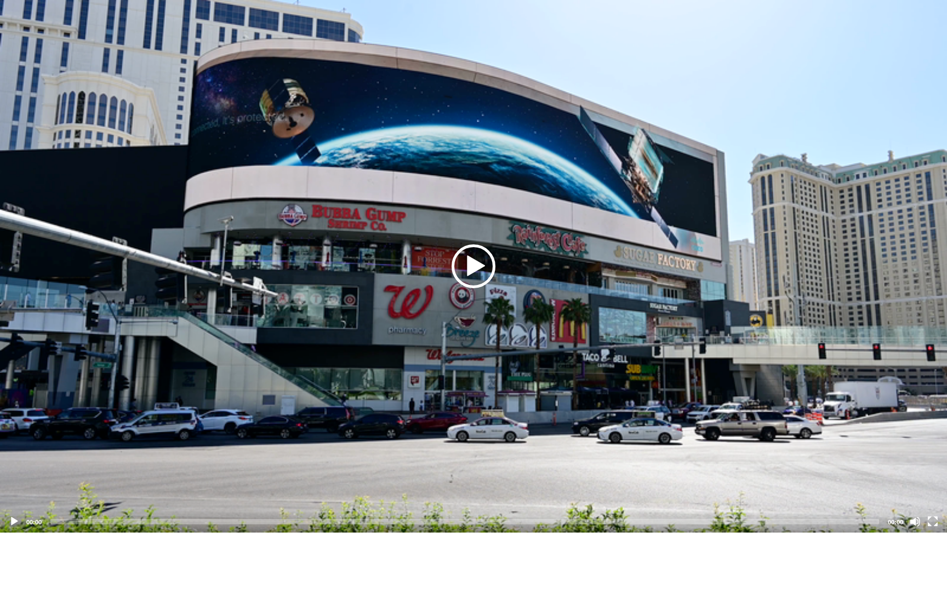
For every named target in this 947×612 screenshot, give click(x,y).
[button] (473, 266)
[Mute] (915, 521)
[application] (473, 266)
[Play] (14, 521)
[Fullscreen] (932, 521)
